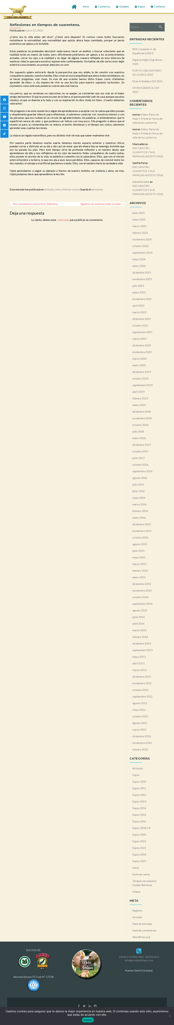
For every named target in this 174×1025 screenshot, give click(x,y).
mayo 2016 (138, 497)
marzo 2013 (139, 669)
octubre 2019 (140, 378)
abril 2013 (138, 663)
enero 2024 (139, 265)
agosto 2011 (139, 722)
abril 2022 (138, 305)
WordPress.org (141, 937)
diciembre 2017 (141, 444)
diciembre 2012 (141, 676)
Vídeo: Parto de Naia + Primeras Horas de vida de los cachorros (147, 118)
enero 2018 (139, 438)
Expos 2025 (139, 861)
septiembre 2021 (142, 332)
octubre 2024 (140, 246)
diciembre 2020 (141, 345)
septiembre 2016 (142, 471)
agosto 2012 (139, 703)
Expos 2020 (139, 834)
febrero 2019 (140, 398)
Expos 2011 (139, 788)
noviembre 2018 (142, 418)
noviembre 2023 (142, 279)
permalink (97, 189)
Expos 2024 (139, 854)
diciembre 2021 (141, 318)
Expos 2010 (139, 781)
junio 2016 (138, 491)
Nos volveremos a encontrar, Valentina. (34, 203)
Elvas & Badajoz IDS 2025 (147, 81)
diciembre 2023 (141, 272)
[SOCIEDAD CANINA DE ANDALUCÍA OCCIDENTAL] (24, 961)
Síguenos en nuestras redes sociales (102, 203)
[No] (169, 1016)
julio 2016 (138, 484)
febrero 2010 (140, 749)
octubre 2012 (140, 689)
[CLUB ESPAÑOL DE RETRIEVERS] (42, 961)
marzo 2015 (139, 563)
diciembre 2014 (141, 583)
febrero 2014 (140, 636)
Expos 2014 (139, 808)
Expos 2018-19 (141, 827)
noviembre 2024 (142, 239)
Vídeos (136, 891)
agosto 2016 (139, 477)
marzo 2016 (139, 504)
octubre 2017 (140, 451)
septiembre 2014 (142, 603)
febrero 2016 (140, 510)
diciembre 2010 (141, 736)
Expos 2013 (139, 801)
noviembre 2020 (142, 352)
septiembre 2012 (142, 696)
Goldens (124, 6)
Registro (137, 910)
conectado (63, 219)
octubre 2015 (140, 537)
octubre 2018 (140, 424)
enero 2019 (139, 405)
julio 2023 (138, 285)
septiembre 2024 (142, 252)
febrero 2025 (140, 232)
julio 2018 (138, 431)
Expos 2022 (139, 847)
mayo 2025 (138, 219)
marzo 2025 (139, 226)
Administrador (140, 181)
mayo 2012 (138, 709)
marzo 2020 (139, 358)
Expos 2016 (139, 821)
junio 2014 (138, 616)
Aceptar (88, 1020)
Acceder (137, 917)
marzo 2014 (139, 630)
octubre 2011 (140, 716)
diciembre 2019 (141, 371)
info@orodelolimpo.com (139, 960)
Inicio (86, 6)
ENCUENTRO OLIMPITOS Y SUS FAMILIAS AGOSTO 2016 (147, 152)
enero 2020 (139, 365)
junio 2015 (138, 550)
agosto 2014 (139, 610)
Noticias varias (70, 189)
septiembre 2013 (142, 650)
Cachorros (104, 6)
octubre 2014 (140, 597)
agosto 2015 (139, 544)
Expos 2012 (139, 794)
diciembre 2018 (141, 411)
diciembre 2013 (141, 643)
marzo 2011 (139, 729)
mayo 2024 (138, 259)
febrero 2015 (140, 570)
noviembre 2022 (142, 299)
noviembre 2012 (142, 683)
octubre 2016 (140, 464)
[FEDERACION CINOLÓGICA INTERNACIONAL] (33, 984)
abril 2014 (138, 623)
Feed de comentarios (144, 930)
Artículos (49, 189)
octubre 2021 (140, 325)
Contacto (159, 6)
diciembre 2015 (141, 524)
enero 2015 (139, 577)
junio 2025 (138, 212)
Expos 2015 (139, 814)
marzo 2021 (139, 338)
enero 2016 (139, 517)
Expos (141, 6)
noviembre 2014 (142, 590)
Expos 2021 (139, 841)
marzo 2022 (139, 312)
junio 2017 (138, 458)
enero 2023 (139, 292)
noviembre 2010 (142, 742)
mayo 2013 (138, 656)
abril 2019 (138, 391)
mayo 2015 (138, 557)
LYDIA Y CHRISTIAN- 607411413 (139, 956)
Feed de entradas (142, 923)
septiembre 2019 (142, 385)
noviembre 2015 (142, 530)
